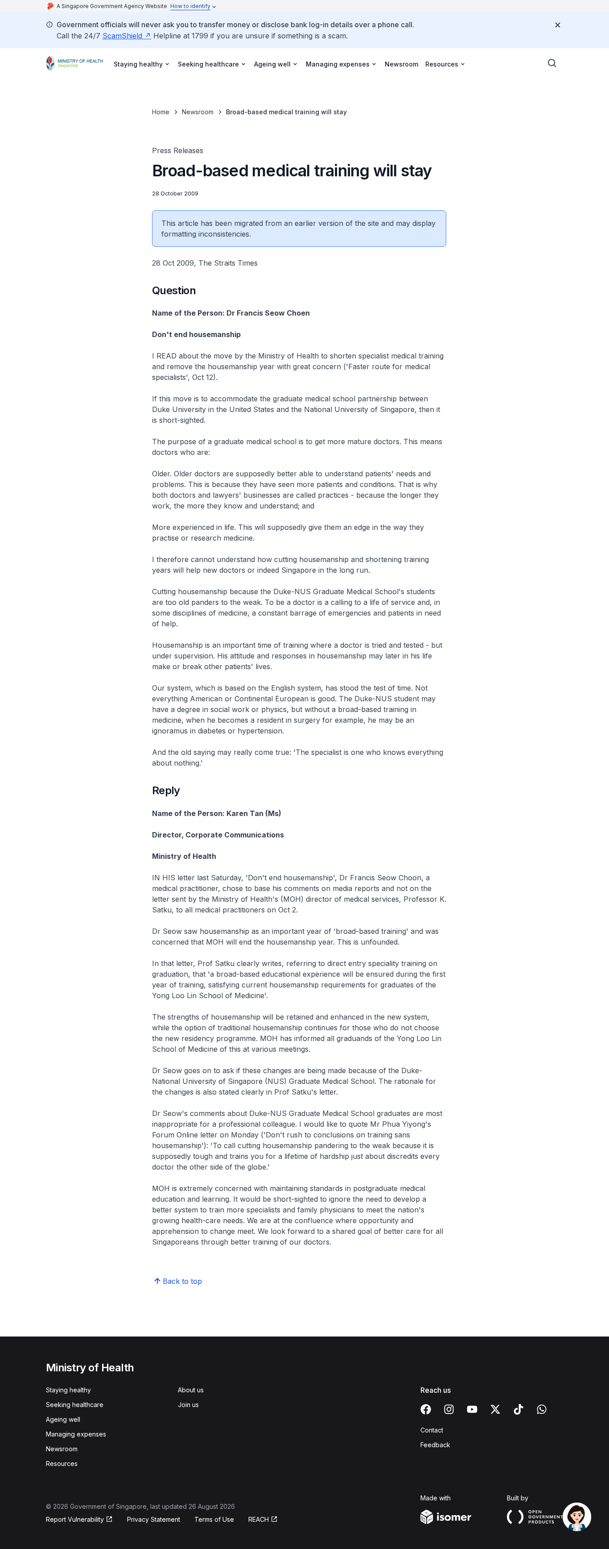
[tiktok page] (518, 1409)
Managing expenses (76, 1434)
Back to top (182, 1281)
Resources (62, 1463)
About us (191, 1390)
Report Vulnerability (75, 1519)
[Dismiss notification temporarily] (557, 25)
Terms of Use (214, 1519)
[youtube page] (472, 1409)
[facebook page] (425, 1409)
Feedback (435, 1445)
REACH (258, 1519)
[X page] (495, 1409)
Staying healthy (68, 1390)
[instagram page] (449, 1409)
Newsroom (401, 64)
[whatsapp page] (541, 1409)
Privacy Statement (153, 1519)
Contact (431, 1430)
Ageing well (63, 1419)
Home (160, 112)
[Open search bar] (552, 63)
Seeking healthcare (74, 1404)
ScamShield (122, 35)
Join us (188, 1404)
